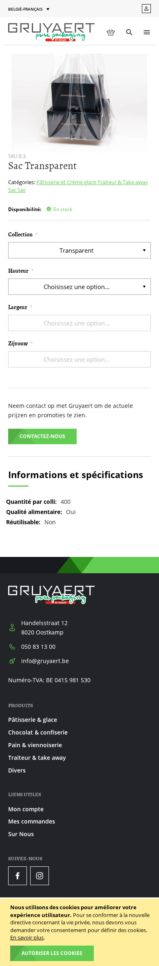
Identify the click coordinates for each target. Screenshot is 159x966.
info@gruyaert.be (45, 661)
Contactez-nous (42, 436)
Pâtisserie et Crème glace (66, 182)
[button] (29, 9)
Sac (13, 190)
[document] (80, 932)
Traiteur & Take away (122, 182)
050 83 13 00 (38, 646)
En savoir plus (27, 937)
